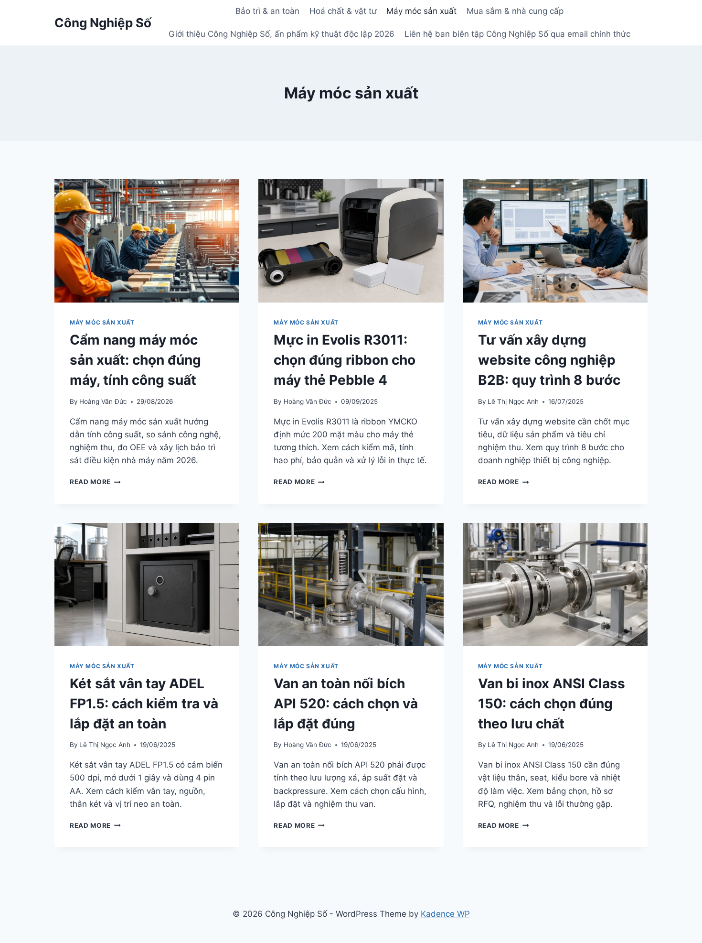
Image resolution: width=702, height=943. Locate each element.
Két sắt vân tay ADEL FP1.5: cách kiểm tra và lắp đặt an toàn (144, 703)
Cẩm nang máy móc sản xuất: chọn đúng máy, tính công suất (135, 360)
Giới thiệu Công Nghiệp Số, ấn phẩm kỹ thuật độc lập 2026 (281, 34)
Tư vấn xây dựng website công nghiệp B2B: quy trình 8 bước (549, 360)
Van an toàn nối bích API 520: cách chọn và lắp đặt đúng (346, 703)
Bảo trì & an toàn (267, 11)
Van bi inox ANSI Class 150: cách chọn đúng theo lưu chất (551, 703)
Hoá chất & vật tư (343, 11)
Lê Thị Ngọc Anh (513, 401)
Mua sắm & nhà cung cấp (515, 11)
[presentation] (146, 241)
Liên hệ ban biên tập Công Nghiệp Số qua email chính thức (517, 34)
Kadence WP (445, 914)
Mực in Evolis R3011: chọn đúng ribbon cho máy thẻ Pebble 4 (344, 360)
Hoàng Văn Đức (103, 401)
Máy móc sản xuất (421, 11)
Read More (95, 482)
